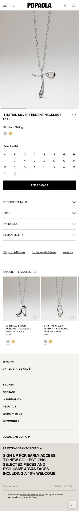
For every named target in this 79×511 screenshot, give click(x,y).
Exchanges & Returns (44, 252)
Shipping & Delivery (14, 252)
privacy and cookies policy (31, 495)
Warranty (68, 252)
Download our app (16, 437)
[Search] (12, 5)
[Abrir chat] (72, 504)
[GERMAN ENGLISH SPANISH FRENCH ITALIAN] (39, 361)
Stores (8, 385)
